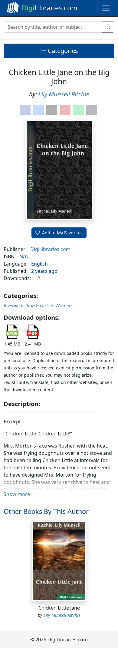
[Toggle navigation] (105, 8)
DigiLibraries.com (50, 249)
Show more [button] (17, 494)
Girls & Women (56, 305)
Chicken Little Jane (59, 607)
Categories (62, 51)
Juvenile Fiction (19, 305)
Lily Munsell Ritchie (63, 94)
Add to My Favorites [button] (62, 233)
